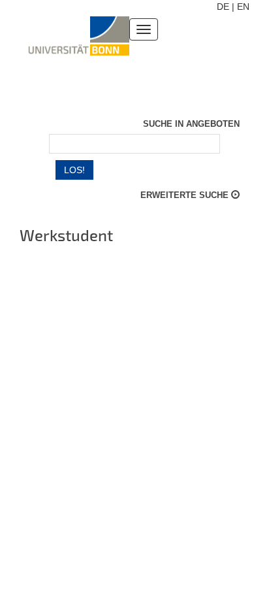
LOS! (74, 170)
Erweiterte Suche (185, 195)
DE (223, 6)
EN (243, 6)
